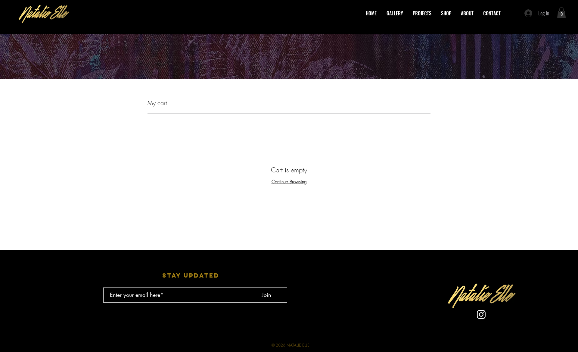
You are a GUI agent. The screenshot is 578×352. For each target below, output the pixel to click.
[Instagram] (481, 314)
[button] (561, 12)
